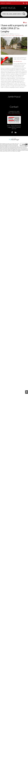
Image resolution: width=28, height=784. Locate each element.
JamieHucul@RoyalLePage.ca (14, 114)
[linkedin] (16, 132)
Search (24, 14)
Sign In (3, 3)
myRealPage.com (14, 140)
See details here (17, 61)
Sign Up (8, 3)
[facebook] (12, 132)
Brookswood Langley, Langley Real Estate (14, 35)
